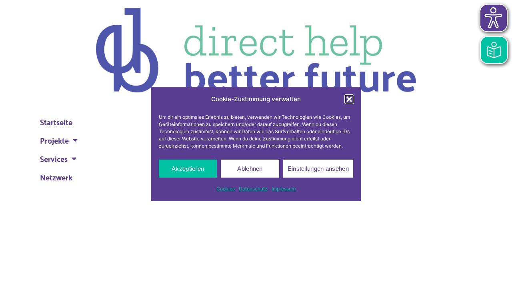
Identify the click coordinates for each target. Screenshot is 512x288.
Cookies (225, 189)
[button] (349, 99)
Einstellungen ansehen (318, 168)
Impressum (284, 189)
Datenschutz (253, 189)
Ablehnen (249, 168)
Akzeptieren (188, 168)
